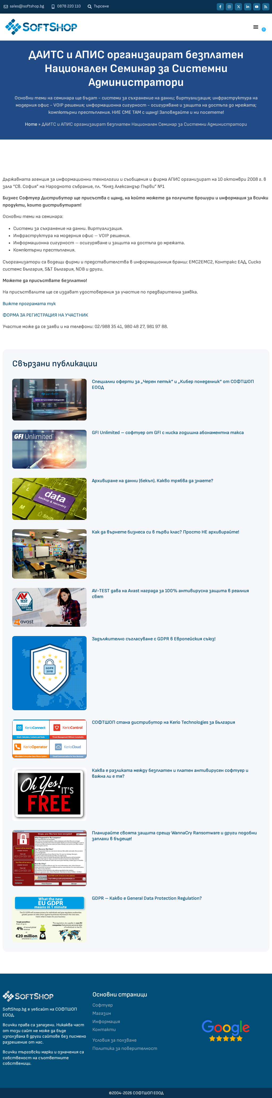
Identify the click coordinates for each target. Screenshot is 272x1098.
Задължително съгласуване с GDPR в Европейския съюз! (153, 639)
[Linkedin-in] (247, 6)
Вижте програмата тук (29, 303)
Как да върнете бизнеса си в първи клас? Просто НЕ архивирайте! (165, 532)
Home (31, 124)
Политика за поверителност (124, 1048)
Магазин (101, 1013)
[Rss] (265, 6)
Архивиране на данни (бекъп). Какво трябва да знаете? (152, 480)
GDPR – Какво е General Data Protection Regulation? (147, 898)
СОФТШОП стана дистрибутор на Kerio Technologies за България (163, 722)
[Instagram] (229, 6)
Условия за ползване (114, 1040)
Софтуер (102, 1005)
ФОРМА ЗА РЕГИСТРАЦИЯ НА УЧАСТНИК (45, 315)
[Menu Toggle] (255, 27)
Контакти (104, 1029)
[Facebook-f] (220, 6)
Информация (106, 1021)
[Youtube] (256, 6)
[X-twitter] (238, 6)
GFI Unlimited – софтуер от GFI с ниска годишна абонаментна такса (168, 432)
